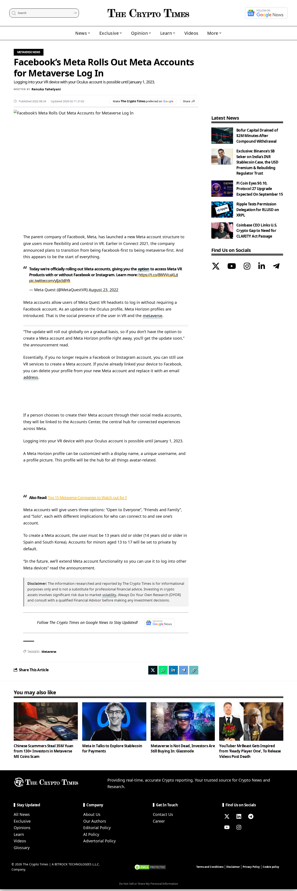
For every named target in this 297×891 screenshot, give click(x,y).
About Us (91, 814)
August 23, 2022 (103, 289)
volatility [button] (109, 594)
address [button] (30, 377)
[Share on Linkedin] (173, 670)
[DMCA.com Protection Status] (150, 866)
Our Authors (94, 821)
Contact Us (163, 814)
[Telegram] (276, 267)
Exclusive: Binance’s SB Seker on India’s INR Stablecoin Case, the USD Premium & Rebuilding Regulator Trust (257, 162)
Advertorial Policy (99, 840)
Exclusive (22, 821)
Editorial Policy (97, 827)
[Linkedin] (238, 816)
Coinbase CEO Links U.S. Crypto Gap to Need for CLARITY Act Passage (256, 231)
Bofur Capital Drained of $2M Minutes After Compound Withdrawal (257, 136)
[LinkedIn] (262, 267)
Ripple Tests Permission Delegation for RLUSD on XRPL (257, 210)
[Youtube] (226, 827)
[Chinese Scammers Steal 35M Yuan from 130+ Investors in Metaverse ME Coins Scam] (46, 721)
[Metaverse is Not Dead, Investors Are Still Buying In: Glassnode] (183, 721)
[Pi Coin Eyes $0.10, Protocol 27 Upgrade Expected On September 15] (222, 188)
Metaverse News (28, 52)
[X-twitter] (226, 816)
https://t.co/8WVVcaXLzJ (158, 274)
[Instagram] (247, 267)
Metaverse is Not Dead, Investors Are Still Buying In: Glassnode (183, 748)
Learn (19, 834)
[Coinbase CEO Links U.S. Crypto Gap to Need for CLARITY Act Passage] (222, 230)
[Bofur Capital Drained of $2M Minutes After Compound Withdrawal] (222, 135)
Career (159, 821)
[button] (193, 670)
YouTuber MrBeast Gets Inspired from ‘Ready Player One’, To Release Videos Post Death (250, 751)
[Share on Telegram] (183, 670)
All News (22, 814)
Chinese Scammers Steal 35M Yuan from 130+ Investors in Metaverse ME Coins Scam (43, 751)
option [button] (143, 268)
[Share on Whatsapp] (163, 670)
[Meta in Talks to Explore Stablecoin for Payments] (114, 721)
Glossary (22, 847)
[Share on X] (152, 670)
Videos (20, 840)
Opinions (22, 827)
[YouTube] (232, 267)
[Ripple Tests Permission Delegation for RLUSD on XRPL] (222, 210)
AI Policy (91, 834)
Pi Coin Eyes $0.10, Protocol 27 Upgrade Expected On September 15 (259, 189)
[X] (215, 267)
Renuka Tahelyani (46, 89)
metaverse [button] (152, 315)
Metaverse (49, 652)
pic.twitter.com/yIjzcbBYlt (49, 280)
